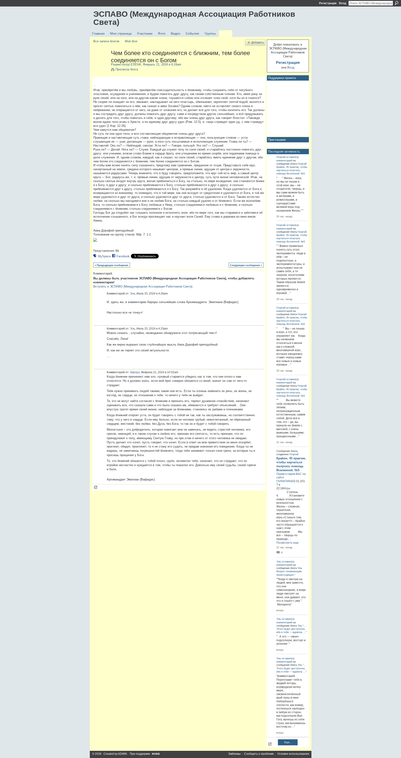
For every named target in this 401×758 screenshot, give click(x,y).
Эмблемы (234, 753)
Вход (342, 3)
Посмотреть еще (287, 542)
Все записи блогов (106, 41)
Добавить (257, 42)
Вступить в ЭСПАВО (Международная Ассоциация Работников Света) (142, 286)
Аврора (135, 372)
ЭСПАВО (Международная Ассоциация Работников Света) (194, 18)
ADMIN (122, 753)
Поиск (396, 3)
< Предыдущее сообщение (111, 265)
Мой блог (131, 41)
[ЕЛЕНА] (100, 62)
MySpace (104, 256)
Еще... (287, 742)
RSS (96, 487)
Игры (287, 488)
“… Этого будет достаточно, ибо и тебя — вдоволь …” (291, 629)
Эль (132, 293)
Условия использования (293, 753)
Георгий (280, 157)
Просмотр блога (127, 69)
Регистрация (327, 3)
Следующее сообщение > (246, 265)
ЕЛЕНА (136, 64)
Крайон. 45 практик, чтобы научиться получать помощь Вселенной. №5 (291, 170)
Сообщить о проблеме (259, 753)
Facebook (123, 256)
